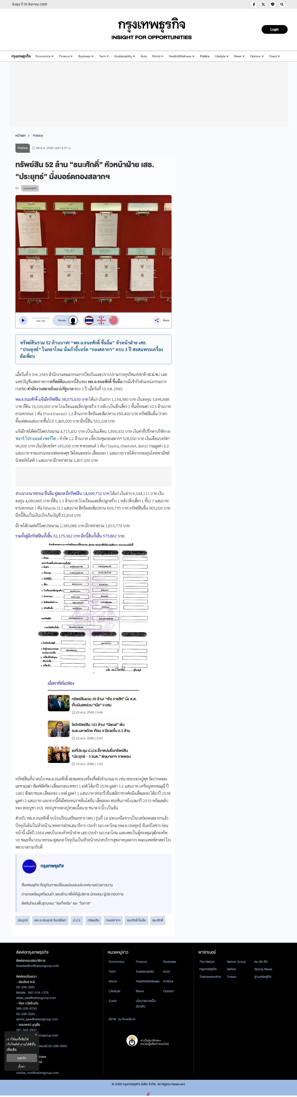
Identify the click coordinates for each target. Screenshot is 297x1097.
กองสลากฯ (113, 920)
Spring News (263, 969)
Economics (43, 56)
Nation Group (236, 962)
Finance (64, 56)
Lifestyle (220, 56)
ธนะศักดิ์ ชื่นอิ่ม (136, 920)
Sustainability (123, 56)
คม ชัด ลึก (261, 962)
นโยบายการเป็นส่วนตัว (146, 1003)
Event (273, 56)
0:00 (38, 321)
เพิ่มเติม (12, 1049)
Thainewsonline (210, 977)
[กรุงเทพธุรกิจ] (21, 56)
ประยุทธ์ (23, 920)
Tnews (231, 977)
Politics (205, 56)
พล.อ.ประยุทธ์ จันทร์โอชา (50, 920)
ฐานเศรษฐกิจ (262, 977)
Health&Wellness (180, 56)
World (156, 56)
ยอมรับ (21, 1058)
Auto (144, 56)
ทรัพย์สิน (93, 920)
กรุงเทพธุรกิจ (208, 969)
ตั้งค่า (21, 1066)
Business (84, 56)
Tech (102, 56)
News (238, 56)
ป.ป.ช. (77, 920)
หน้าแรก (20, 135)
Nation (231, 969)
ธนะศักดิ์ (157, 920)
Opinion (255, 56)
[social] (254, 4)
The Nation (207, 962)
